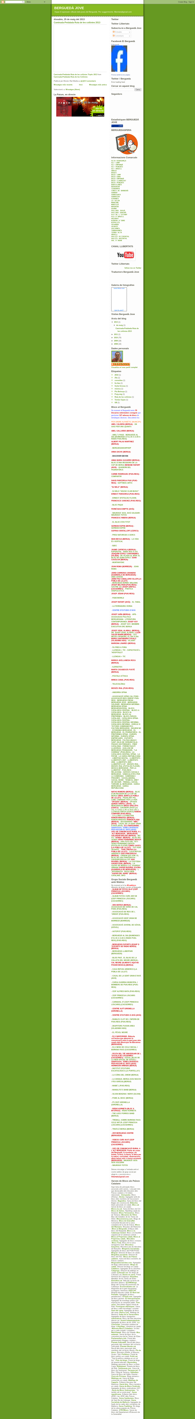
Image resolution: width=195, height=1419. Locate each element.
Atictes (122, 1197)
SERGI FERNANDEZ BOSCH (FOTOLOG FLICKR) (122, 845)
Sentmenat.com (124, 1368)
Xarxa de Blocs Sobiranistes (123, 1390)
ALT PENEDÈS (117, 167)
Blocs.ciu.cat (116, 1209)
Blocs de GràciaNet (127, 1221)
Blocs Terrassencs (126, 1213)
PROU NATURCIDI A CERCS (123, 535)
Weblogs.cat (116, 1378)
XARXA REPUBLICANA (120, 787)
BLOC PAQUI (117, 505)
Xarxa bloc (124, 1384)
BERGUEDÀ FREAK (125, 700)
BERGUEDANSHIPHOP (121, 448)
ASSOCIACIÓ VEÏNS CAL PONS (125, 696)
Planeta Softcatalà (118, 1342)
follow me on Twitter (133, 268)
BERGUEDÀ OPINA (119, 706)
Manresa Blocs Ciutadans (122, 1328)
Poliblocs (125, 1354)
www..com (119, 288)
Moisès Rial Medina (122, 364)
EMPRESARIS (117, 738)
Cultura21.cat (122, 1273)
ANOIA (114, 171)
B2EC (114, 546)
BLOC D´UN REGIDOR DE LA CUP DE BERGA (125, 794)
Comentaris (119, 36)
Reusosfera (132, 1362)
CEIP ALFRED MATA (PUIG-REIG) (126, 991)
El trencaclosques (132, 1299)
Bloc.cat (135, 1205)
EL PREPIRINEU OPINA (126, 733)
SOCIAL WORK (117, 780)
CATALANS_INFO (118, 875)
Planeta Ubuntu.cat (128, 1346)
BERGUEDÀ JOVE (69, 8)
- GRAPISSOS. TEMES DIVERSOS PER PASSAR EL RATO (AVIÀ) (125, 828)
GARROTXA (115, 197)
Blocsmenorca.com (125, 1219)
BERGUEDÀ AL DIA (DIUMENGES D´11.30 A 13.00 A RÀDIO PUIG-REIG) (125, 437)
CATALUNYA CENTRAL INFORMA (124, 722)
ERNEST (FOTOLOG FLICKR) (124, 498)
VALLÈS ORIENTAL (119, 238)
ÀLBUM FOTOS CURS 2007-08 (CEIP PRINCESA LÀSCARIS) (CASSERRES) (124, 898)
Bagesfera (122, 1201)
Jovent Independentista (130, 1320)
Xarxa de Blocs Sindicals (129, 1386)
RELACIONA (116, 772)
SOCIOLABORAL (128, 778)
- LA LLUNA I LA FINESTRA (122, 816)
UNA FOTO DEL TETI (129, 842)
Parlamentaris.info (118, 1338)
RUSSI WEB (129, 871)
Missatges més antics (98, 85)
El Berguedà (115, 44)
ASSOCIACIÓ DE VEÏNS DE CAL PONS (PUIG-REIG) (124, 908)
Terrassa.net (133, 1370)
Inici (81, 85)
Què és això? (119, 310)
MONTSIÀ (115, 205)
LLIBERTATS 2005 (124, 762)
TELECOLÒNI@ (118, 684)
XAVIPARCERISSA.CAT (120, 860)
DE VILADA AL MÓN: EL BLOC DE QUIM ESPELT (125, 557)
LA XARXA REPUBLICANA (129, 756)
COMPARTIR (116, 476)
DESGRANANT (127, 822)
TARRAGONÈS (116, 230)
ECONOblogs (131, 1283)
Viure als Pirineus (118, 1376)
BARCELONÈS (116, 185)
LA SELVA (115, 201)
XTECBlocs (123, 1410)
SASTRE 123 (116, 587)
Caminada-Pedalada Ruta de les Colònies (71, 77)
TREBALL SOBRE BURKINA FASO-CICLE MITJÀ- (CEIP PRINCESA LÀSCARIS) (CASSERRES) (126, 1122)
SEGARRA (115, 224)
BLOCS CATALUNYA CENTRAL (122, 709)
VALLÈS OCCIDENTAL (120, 236)
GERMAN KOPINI (118, 528)
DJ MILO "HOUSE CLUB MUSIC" (125, 491)
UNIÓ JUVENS (117, 577)
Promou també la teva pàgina (120, 75)
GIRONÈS (115, 199)
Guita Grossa (120, 386)
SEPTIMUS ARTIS (125, 483)
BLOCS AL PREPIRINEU (121, 715)
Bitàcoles (134, 1203)
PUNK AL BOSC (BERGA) (122, 1098)
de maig (119, 325)
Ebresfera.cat (116, 1281)
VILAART (131, 641)
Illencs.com (124, 1312)
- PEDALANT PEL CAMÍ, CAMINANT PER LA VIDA (124, 799)
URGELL (114, 234)
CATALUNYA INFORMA (120, 724)
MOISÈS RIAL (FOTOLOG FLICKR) (125, 766)
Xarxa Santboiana (126, 1398)
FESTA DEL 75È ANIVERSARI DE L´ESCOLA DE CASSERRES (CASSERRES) (126, 1056)
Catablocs (115, 1269)
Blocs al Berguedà (119, 1229)
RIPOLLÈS (115, 223)
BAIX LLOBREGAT (118, 181)
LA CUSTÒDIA (134, 862)
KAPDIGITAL (116, 552)
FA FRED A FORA (119, 647)
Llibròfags (120, 1326)
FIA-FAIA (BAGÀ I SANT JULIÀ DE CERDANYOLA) (124, 741)
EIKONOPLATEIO (125, 810)
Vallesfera (134, 1372)
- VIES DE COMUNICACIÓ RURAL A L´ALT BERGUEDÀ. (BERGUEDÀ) (126, 832)
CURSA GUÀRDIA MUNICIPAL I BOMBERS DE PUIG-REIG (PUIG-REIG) (124, 984)
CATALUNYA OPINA (130, 718)
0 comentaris (90, 81)
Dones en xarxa (129, 1275)
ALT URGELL (116, 169)
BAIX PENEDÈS (117, 183)
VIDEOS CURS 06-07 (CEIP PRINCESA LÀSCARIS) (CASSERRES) (122, 1142)
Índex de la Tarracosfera (129, 1314)
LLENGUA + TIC (118, 656)
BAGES (114, 173)
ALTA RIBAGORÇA (118, 161)
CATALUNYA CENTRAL (120, 720)
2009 (116, 341)
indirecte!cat (116, 1318)
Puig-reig (118, 394)
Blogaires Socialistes (130, 1249)
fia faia (117, 383)
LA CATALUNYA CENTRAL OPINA (123, 753)
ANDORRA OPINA (119, 692)
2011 (116, 334)
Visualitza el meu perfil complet (124, 367)
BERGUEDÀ (115, 187)
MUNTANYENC (118, 562)
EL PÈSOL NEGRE (120, 1032)
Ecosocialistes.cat (127, 1287)
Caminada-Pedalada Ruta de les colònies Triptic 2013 (75, 74)
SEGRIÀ (114, 226)
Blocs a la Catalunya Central (123, 1232)
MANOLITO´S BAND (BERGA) (124, 1090)
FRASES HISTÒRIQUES (121, 744)
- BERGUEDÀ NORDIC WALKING (124, 583)
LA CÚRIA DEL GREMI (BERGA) (125, 1075)
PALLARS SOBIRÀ (118, 213)
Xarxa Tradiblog (125, 1406)
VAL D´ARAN (116, 240)
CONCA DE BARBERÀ (119, 191)
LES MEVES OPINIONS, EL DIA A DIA (124, 636)
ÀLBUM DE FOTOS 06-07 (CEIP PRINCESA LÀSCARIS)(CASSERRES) (124, 891)
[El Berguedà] (126, 58)
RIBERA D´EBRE (118, 221)
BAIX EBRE (116, 177)
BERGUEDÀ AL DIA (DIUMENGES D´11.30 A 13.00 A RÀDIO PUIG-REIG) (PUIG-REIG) (125, 938)
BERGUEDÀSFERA (119, 708)
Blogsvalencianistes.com (121, 1263)
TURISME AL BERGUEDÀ (121, 784)
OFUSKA (133, 802)
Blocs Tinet (116, 1243)
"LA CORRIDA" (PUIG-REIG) (124, 751)
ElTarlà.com (127, 1297)
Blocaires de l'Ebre (129, 1215)
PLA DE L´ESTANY (119, 215)
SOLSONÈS (115, 228)
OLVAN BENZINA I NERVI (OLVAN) (126, 1094)
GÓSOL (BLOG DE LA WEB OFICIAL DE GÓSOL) (125, 1059)
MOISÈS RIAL (133, 764)
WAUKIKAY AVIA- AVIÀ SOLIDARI (126, 513)
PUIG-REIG (126, 770)
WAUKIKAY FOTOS (119, 515)
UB (116, 403)
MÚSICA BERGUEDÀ (119, 768)
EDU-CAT (132, 1291)
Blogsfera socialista (119, 1255)
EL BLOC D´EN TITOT (121, 522)
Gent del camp (117, 1311)
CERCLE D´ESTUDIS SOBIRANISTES (125, 725)
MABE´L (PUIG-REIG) (121, 1086)
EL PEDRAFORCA (130, 732)
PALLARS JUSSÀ (118, 211)
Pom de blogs (121, 1360)
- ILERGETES (116, 667)
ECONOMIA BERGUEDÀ (122, 730)
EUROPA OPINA (127, 736)
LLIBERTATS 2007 (118, 760)
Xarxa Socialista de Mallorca (123, 1401)
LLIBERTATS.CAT (118, 764)
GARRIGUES (116, 195)
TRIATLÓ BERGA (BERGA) (123, 1129)
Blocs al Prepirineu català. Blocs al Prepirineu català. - (125, 1238)
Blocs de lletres (117, 1211)
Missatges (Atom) (73, 89)
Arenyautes (125, 1195)
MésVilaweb (116, 1332)
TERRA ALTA (116, 232)
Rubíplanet (121, 1366)
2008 (116, 344)
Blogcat (114, 1253)
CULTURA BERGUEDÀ (120, 728)
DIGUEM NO (136, 728)
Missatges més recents (63, 85)
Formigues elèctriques (125, 1307)
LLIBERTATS (135, 758)
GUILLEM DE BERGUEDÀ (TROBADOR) (122, 749)
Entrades (118, 32)
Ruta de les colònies (123, 397)
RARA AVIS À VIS (130, 552)
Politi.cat (133, 1356)
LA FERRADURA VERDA (122, 606)
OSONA (114, 209)
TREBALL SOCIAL (130, 782)
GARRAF (114, 193)
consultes (119, 380)
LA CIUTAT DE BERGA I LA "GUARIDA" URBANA (126, 865)
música (118, 389)
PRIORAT (115, 219)
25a (116, 378)
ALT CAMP (115, 163)
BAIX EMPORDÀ (117, 179)
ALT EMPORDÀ (117, 165)
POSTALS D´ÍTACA (120, 676)
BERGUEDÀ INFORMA (130, 704)
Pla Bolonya (120, 392)
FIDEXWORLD (118, 598)
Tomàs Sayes (120, 400)
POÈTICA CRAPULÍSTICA (122, 590)
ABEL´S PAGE (118, 435)
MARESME (115, 203)
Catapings (115, 1271)
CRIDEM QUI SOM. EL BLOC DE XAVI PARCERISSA (125, 857)
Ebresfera (134, 1277)
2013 (116, 322)
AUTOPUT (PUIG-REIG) (121, 931)
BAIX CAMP (116, 175)
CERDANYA (115, 189)
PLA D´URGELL (117, 217)
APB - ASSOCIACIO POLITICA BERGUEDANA (124, 616)
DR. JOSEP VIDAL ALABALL (123, 633)
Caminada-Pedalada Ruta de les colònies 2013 (77, 22)
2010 (116, 338)
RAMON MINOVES (118, 820)
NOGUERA (115, 207)
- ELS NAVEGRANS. (131, 826)
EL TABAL (136, 602)
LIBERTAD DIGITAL (120, 758)
